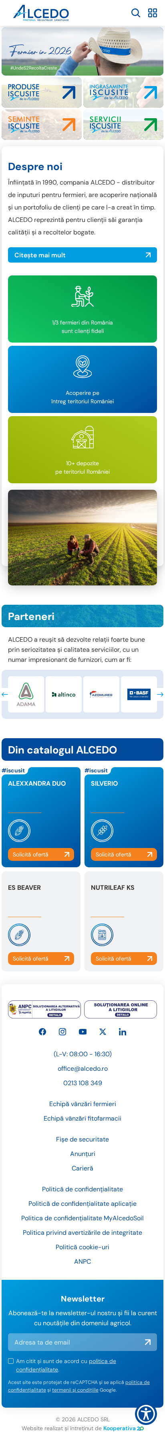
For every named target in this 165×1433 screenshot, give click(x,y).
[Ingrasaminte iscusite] (123, 92)
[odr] (120, 1009)
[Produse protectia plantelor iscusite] (42, 92)
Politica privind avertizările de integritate (82, 1232)
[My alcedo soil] (123, 124)
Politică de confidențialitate (82, 1189)
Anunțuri (82, 1154)
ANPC (82, 1261)
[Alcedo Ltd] (42, 1031)
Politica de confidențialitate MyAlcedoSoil (82, 1218)
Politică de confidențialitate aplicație (82, 1203)
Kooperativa (119, 1428)
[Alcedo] (62, 1031)
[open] (135, 12)
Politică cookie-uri (82, 1247)
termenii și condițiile (75, 1390)
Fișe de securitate (82, 1139)
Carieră (82, 1168)
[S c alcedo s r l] (122, 1031)
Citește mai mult (40, 255)
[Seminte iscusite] (42, 124)
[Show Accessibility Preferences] (146, 1414)
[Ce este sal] (44, 1009)
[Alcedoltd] (83, 1032)
